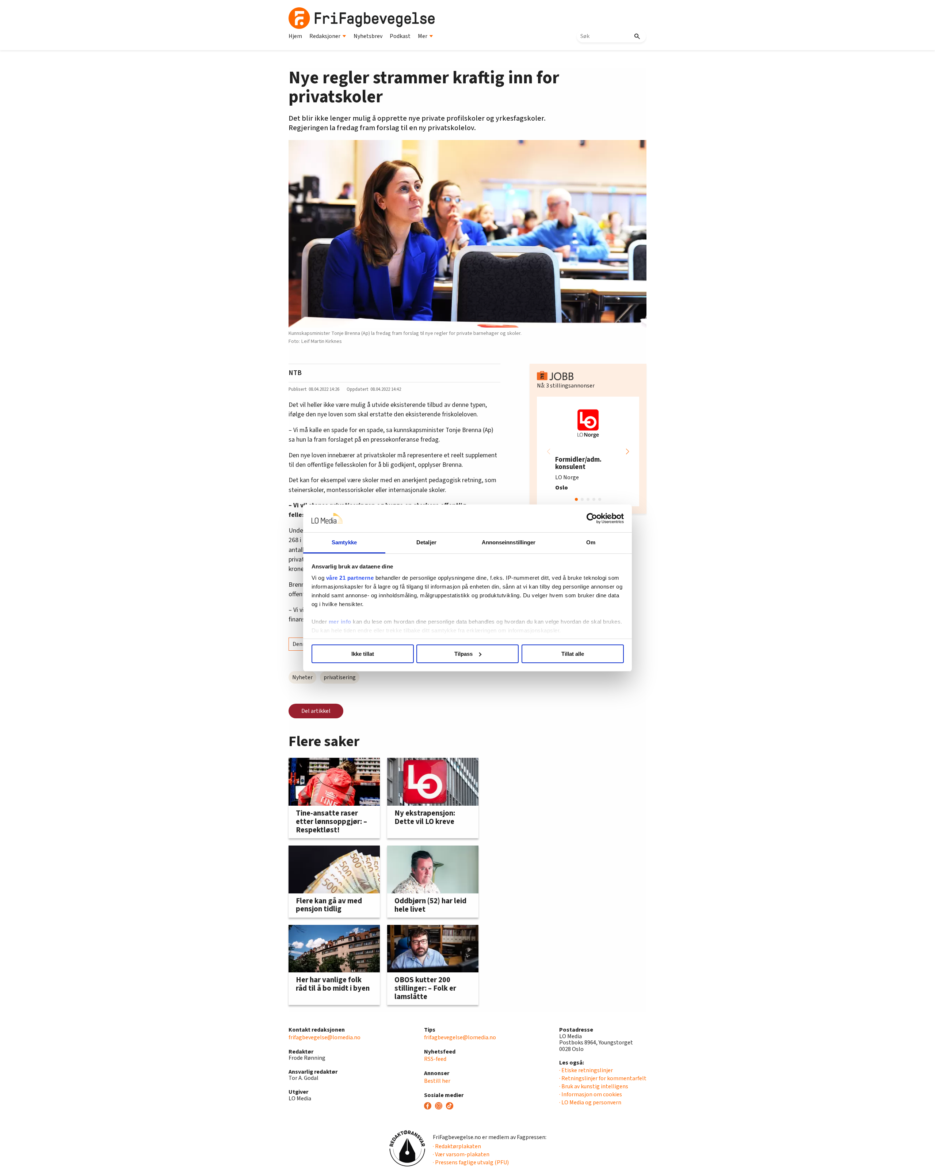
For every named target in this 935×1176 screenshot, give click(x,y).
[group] (588, 451)
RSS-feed (435, 1059)
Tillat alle (572, 654)
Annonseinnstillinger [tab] (509, 542)
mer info (340, 622)
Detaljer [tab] (426, 542)
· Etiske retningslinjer (586, 1070)
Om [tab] (590, 542)
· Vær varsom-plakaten (461, 1154)
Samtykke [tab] (344, 542)
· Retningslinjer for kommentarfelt (602, 1078)
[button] (627, 451)
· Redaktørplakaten (457, 1146)
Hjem (295, 36)
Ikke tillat (362, 654)
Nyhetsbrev (368, 36)
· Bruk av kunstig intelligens (593, 1086)
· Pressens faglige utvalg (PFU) (471, 1162)
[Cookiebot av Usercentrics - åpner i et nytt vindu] (592, 518)
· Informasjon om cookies (590, 1094)
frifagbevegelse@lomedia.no (324, 1037)
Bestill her (437, 1081)
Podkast (400, 36)
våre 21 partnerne (350, 578)
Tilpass (463, 654)
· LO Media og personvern (590, 1103)
